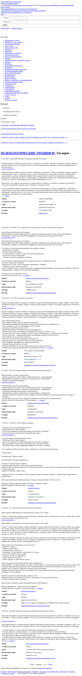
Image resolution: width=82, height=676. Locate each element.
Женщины (8, 51)
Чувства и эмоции (11, 100)
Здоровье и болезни (11, 55)
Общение (11, 3)
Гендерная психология (12, 44)
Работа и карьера (10, 78)
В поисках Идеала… (18, 134)
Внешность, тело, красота (13, 42)
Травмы (7, 98)
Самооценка (9, 85)
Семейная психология (12, 91)
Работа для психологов (23, 12)
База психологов (48, 5)
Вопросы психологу (24, 671)
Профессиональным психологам (16, 69)
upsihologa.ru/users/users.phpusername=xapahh (41, 293)
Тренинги (13, 9)
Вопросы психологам (61, 5)
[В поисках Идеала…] (5, 134)
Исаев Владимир (33, 488)
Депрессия (8, 49)
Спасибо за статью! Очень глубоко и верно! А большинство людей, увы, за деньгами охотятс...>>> (34, 137)
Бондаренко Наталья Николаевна (37, 644)
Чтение (27, 9)
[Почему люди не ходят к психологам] (5, 128)
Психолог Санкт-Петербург (49, 671)
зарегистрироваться (45, 668)
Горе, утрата (9, 46)
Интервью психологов (13, 11)
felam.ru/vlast (43, 213)
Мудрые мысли (26, 11)
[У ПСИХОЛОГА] (11, 2)
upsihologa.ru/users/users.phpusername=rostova (43, 418)
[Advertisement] (33, 220)
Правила (4, 671)
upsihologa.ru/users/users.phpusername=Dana (35, 606)
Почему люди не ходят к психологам (23, 128)
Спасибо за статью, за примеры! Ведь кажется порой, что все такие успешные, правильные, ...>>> (34, 142)
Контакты (63, 671)
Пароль (6, 22)
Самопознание (10, 87)
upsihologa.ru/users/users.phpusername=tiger (42, 503)
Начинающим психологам (14, 66)
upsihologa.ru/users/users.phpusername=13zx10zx (40, 365)
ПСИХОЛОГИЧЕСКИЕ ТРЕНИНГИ (27, 153)
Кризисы (8, 58)
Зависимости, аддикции (13, 53)
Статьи (3, 11)
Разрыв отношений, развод (14, 82)
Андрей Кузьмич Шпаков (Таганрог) (21, 125)
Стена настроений (13, 5)
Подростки (8, 67)
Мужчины (8, 64)
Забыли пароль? (16, 28)
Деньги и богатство (11, 47)
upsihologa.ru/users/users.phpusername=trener (40, 658)
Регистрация (5, 28)
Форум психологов (25, 5)
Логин (6, 18)
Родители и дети (10, 84)
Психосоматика (10, 75)
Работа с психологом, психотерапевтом (18, 80)
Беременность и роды (12, 40)
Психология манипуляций (14, 71)
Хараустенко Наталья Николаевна (37, 278)
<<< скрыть (6, 196)
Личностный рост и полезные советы (17, 60)
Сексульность (9, 89)
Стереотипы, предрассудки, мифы (16, 93)
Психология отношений (13, 73)
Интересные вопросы (38, 11)
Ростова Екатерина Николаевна (38, 403)
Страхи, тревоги (10, 94)
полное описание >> (9, 169)
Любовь (7, 62)
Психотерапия (9, 76)
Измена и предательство (13, 57)
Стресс (7, 96)
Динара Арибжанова (28, 591)
